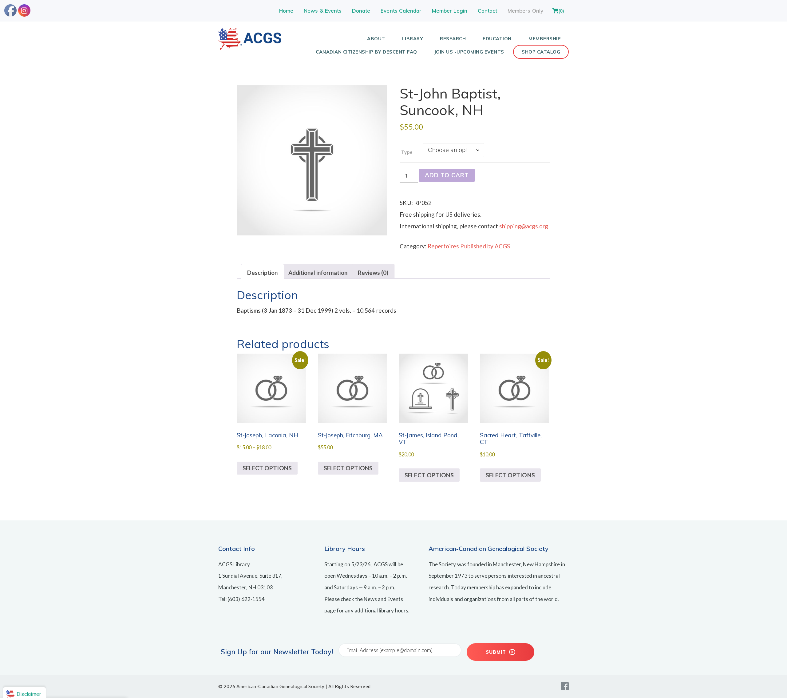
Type (406, 152)
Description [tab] (262, 272)
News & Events (323, 10)
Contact (487, 10)
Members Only (525, 10)
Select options (267, 467)
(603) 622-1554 (246, 599)
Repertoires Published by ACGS (469, 246)
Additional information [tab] (317, 272)
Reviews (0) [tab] (373, 272)
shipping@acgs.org (523, 226)
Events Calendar (401, 10)
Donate (361, 10)
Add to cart (447, 175)
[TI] (249, 47)
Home (286, 10)
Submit (497, 652)
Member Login (449, 10)
